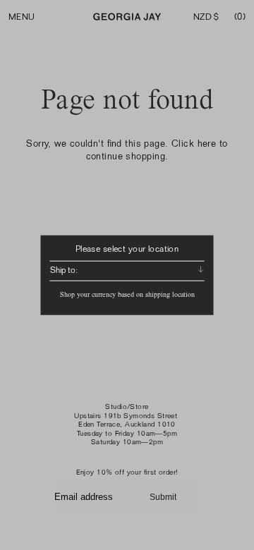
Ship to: (64, 270)
